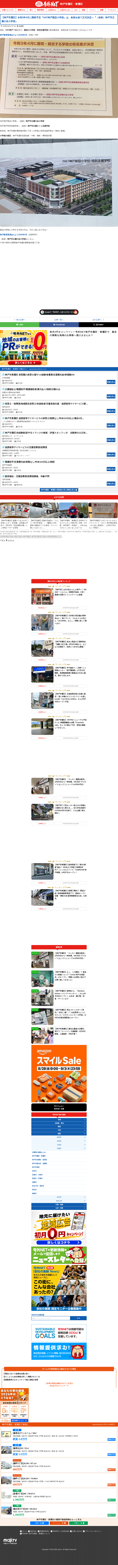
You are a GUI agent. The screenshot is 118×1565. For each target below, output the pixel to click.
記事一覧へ (59, 320)
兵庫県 (21, 26)
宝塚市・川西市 (37, 1175)
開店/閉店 (40, 10)
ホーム (24, 1531)
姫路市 (34, 1193)
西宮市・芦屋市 (37, 1178)
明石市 (34, 1189)
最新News (21, 10)
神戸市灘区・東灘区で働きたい (15, 369)
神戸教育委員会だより (54, 536)
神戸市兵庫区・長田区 (39, 1160)
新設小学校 (18, 536)
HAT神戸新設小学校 (7, 536)
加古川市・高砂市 (38, 1186)
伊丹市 (34, 1171)
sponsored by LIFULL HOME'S (103, 1424)
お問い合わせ (77, 1531)
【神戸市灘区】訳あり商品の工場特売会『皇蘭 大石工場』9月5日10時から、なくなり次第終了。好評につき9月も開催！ (70, 644)
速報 (101, 10)
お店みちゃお (65, 10)
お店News (52, 10)
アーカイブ (112, 10)
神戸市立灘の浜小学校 (39, 536)
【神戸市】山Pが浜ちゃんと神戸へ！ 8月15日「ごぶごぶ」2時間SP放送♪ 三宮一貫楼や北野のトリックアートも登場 (71, 592)
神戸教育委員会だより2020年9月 (13, 235)
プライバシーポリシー (93, 1531)
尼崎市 (34, 1182)
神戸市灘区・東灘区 (71, 4)
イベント (92, 10)
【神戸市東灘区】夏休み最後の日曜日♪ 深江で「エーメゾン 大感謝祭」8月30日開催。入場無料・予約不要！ (70, 1031)
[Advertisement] (59, 562)
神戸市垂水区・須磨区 (39, 1163)
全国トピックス (7, 10)
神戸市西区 (36, 1167)
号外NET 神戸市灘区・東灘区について (36, 1533)
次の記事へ (97, 320)
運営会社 (33, 1531)
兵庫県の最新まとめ (39, 1152)
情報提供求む (45, 1531)
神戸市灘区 (26, 536)
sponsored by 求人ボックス (37, 369)
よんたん (11, 540)
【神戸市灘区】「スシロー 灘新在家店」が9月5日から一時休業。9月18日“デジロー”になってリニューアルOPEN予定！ (70, 781)
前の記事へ (20, 320)
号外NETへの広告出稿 (61, 1531)
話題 (83, 10)
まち (76, 10)
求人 (31, 10)
